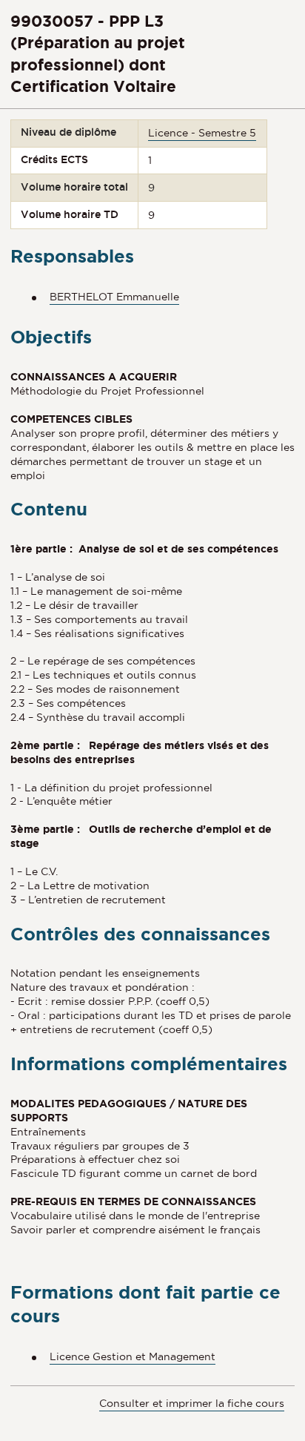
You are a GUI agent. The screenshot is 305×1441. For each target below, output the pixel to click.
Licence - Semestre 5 (202, 133)
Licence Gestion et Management (132, 1356)
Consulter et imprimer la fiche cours (191, 1403)
